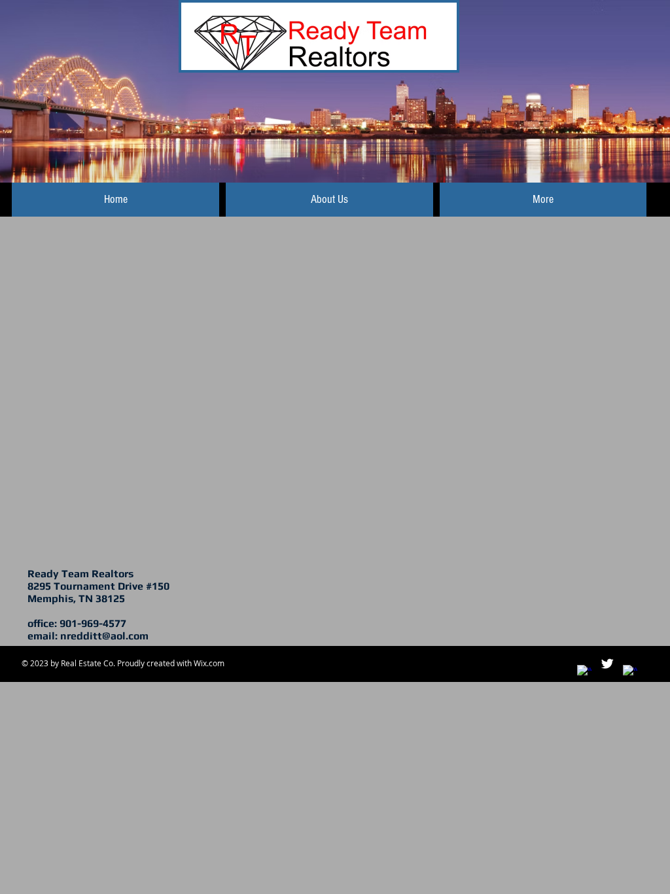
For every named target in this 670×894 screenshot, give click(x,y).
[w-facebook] (584, 672)
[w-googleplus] (630, 672)
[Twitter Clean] (607, 663)
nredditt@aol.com (104, 636)
